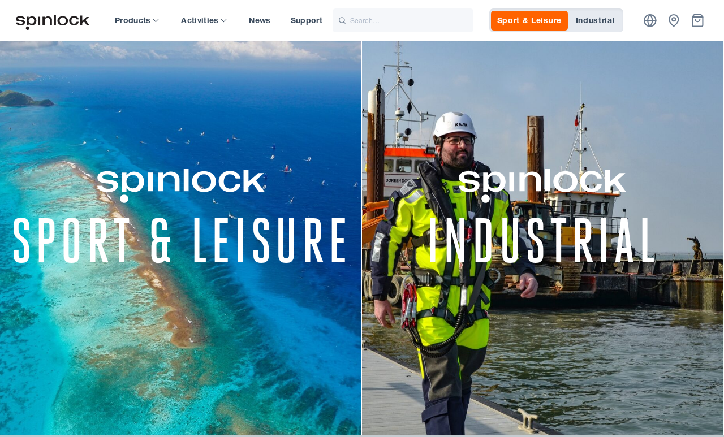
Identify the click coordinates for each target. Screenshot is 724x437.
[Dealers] (674, 21)
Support (306, 20)
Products (133, 20)
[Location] (650, 21)
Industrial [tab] (595, 20)
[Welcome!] (52, 21)
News (259, 20)
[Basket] (698, 21)
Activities (200, 20)
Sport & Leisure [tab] (529, 20)
